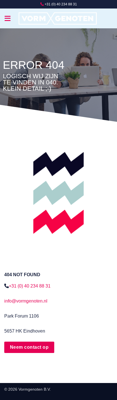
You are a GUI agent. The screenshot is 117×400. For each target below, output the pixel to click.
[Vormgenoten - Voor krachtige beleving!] (58, 18)
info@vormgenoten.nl (25, 301)
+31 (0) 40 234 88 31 (61, 4)
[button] (8, 18)
